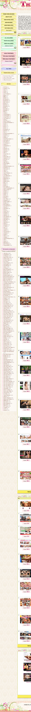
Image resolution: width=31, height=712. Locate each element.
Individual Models (7, 166)
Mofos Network (6, 329)
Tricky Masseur (6, 395)
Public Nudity (6, 201)
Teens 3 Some (6, 389)
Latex (4, 170)
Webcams (5, 242)
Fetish (4, 136)
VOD (4, 239)
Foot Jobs (5, 141)
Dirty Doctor (6, 286)
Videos (5, 235)
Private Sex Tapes (7, 350)
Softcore (5, 215)
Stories (5, 223)
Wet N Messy (6, 244)
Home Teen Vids (7, 314)
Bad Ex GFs (6, 271)
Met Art (5, 325)
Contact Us (27, 704)
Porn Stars (5, 199)
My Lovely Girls (7, 332)
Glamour (5, 149)
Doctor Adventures (7, 287)
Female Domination (8, 133)
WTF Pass (5, 406)
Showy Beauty (6, 361)
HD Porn (5, 159)
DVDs (4, 125)
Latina (4, 171)
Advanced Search (9, 33)
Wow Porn (5, 404)
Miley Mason (6, 327)
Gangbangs (6, 145)
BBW (4, 96)
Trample (5, 229)
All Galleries (9, 38)
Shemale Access (7, 359)
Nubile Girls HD (7, 336)
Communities (6, 115)
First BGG (5, 299)
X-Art (4, 408)
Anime (4, 91)
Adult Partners (9, 53)
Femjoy (5, 298)
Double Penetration (7, 122)
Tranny (5, 230)
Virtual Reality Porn (7, 238)
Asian (4, 92)
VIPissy (5, 396)
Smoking (5, 212)
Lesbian (5, 174)
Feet (4, 132)
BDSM (4, 98)
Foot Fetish (6, 140)
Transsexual (6, 231)
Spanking (5, 218)
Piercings (5, 196)
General (5, 148)
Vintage (5, 237)
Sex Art (5, 358)
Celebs (5, 113)
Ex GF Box (5, 295)
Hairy (4, 155)
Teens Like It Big (7, 391)
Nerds (4, 185)
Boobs (4, 107)
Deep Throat (6, 121)
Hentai (4, 160)
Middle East (6, 181)
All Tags (8, 68)
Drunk (4, 124)
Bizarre (5, 103)
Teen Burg (5, 376)
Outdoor (5, 190)
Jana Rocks (6, 318)
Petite (4, 194)
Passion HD (6, 344)
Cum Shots (6, 118)
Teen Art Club (6, 374)
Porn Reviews (10, 14)
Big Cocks (5, 102)
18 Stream (5, 256)
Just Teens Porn (7, 320)
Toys (4, 227)
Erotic (4, 128)
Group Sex (5, 154)
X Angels (5, 407)
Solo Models (6, 216)
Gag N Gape (6, 307)
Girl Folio (5, 309)
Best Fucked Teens (7, 276)
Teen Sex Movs (7, 385)
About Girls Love (7, 257)
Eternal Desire (6, 294)
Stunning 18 (6, 370)
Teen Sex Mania (7, 384)
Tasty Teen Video (7, 373)
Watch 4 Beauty (7, 397)
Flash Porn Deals (7, 139)
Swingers (5, 224)
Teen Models (6, 380)
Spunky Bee (6, 367)
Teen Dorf (5, 377)
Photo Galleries (9, 40)
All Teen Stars (6, 260)
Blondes (5, 104)
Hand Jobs (5, 156)
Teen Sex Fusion (7, 382)
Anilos (4, 267)
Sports (4, 220)
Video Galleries (8, 43)
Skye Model (6, 365)
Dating (4, 119)
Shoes (4, 209)
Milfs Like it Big (6, 328)
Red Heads (6, 204)
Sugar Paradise (7, 372)
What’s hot (9, 16)
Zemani (5, 410)
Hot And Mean (6, 317)
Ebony (4, 126)
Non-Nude (5, 186)
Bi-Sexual (5, 99)
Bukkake (5, 110)
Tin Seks (5, 393)
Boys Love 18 (6, 280)
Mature (5, 179)
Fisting (4, 137)
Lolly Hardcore (6, 321)
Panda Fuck (6, 343)
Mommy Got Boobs (7, 331)
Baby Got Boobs (7, 269)
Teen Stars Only (7, 387)
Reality (5, 203)
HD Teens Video (7, 313)
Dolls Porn (5, 288)
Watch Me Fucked (7, 399)
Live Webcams (6, 175)
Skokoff (5, 363)
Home (4, 14)
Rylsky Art (5, 357)
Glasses (5, 151)
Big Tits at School (7, 277)
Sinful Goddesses (7, 362)
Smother (5, 214)
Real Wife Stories (7, 354)
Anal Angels (6, 264)
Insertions (5, 167)
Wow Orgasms (6, 403)
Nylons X (5, 340)
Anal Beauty (6, 265)
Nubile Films (6, 335)
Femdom (5, 134)
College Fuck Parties (8, 282)
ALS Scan (5, 261)
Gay (4, 147)
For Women (6, 143)
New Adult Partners (9, 59)
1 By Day (5, 253)
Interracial (5, 169)
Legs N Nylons (6, 173)
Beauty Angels (6, 275)
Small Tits (5, 211)
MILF (4, 182)
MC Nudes (5, 324)
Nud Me (5, 339)
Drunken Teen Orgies (8, 290)
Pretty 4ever (6, 348)
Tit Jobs (5, 226)
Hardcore (5, 158)
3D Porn (5, 87)
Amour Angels (6, 262)
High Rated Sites (9, 19)
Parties (5, 193)
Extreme (5, 130)
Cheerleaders (6, 114)
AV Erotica (5, 268)
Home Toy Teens (7, 316)
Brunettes (5, 109)
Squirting (5, 222)
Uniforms (5, 233)
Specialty (5, 219)
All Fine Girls (6, 258)
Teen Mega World (7, 378)
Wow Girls (5, 402)
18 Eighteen (6, 254)
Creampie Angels (7, 283)
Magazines (6, 178)
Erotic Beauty (6, 291)
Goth (4, 152)
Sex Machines (6, 205)
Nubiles (5, 337)
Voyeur (5, 241)
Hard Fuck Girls (7, 310)
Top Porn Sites (9, 28)
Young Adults (6, 245)
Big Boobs (5, 100)
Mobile (5, 184)
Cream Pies (6, 117)
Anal (4, 89)
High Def (5, 162)
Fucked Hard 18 (7, 305)
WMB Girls (5, 400)
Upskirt (5, 234)
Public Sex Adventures (8, 351)
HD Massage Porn (7, 312)
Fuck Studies (6, 303)
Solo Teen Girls (7, 366)
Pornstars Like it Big (8, 347)
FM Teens (5, 301)
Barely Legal (6, 272)
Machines (5, 177)
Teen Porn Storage (7, 381)
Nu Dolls (5, 333)
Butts (4, 111)
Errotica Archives (7, 292)
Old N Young (6, 189)
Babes (4, 95)
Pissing (5, 197)
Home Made (6, 163)
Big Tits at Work (7, 279)
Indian (4, 164)
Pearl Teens (6, 346)
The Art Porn (6, 392)
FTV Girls (5, 302)
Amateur (5, 88)
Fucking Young (6, 306)
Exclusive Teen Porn (8, 297)
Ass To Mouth (6, 94)
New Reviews (8, 22)
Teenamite (5, 388)
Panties (5, 192)
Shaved (5, 207)
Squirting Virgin (7, 369)
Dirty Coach (6, 284)
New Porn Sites (8, 25)
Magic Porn (6, 322)
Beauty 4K (5, 273)
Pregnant (5, 200)
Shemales (5, 208)
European (5, 129)
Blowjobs (5, 106)
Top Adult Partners (9, 56)
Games (5, 144)
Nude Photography (7, 188)
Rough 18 (5, 355)
